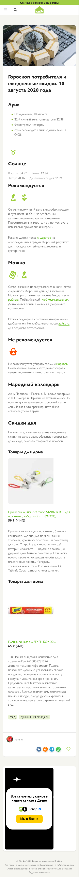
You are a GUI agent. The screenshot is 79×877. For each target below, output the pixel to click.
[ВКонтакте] (38, 750)
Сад (13, 717)
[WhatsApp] (58, 750)
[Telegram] (51, 750)
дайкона (64, 323)
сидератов (44, 237)
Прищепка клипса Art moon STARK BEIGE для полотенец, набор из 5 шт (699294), (39, 516)
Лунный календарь (34, 717)
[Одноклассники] (45, 750)
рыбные (13, 299)
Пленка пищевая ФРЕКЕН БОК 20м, (32, 643)
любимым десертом (55, 299)
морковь (62, 363)
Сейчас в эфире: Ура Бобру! (39, 2)
